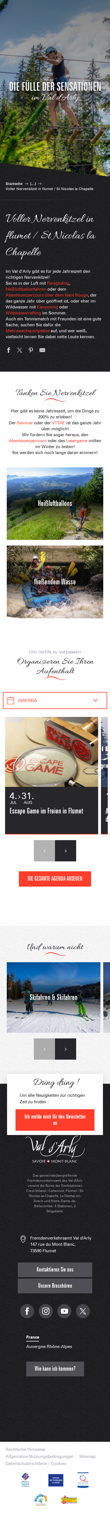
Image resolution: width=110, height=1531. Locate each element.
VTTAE (58, 422)
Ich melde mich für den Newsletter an (55, 1120)
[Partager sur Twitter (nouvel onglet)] (20, 351)
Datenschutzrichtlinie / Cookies (36, 1464)
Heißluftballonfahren (26, 289)
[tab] (49, 700)
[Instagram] (45, 1314)
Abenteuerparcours (28, 440)
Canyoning (47, 307)
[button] (44, 850)
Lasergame (76, 440)
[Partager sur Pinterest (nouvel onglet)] (31, 351)
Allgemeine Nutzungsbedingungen (40, 1457)
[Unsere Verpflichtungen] (55, 1480)
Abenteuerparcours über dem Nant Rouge (47, 295)
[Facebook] (27, 1314)
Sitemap (87, 1457)
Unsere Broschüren (55, 1286)
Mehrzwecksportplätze (28, 330)
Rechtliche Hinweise (25, 1449)
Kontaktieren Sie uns (55, 1270)
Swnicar (25, 422)
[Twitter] (83, 1314)
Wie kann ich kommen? (55, 1369)
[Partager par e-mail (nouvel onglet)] (42, 351)
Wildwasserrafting (23, 313)
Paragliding (58, 283)
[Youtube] (64, 1314)
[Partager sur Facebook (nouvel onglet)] (8, 351)
